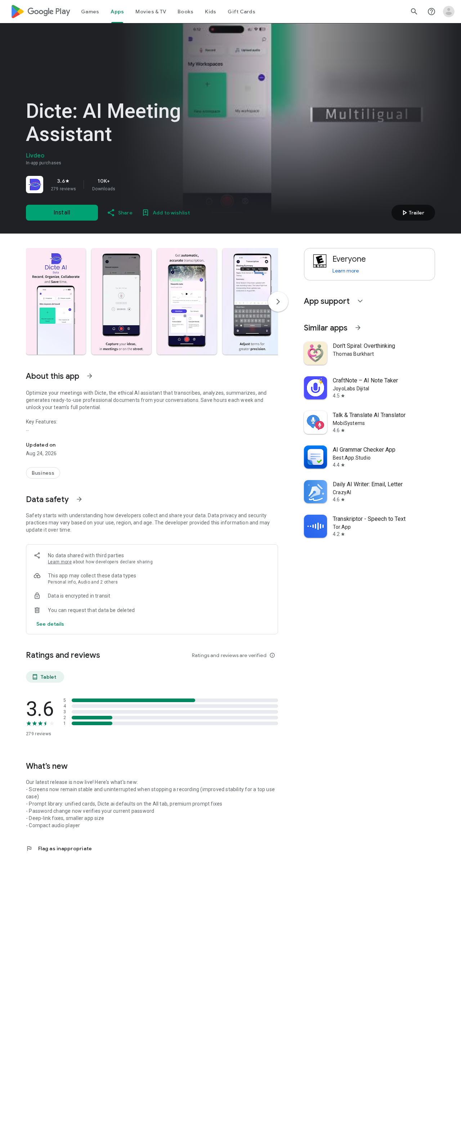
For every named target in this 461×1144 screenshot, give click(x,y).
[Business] (43, 472)
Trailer (412, 212)
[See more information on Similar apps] (358, 327)
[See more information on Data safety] (79, 499)
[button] (56, 301)
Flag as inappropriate (59, 848)
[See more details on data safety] (50, 624)
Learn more (60, 561)
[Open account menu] (448, 11)
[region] (127, 184)
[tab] (90, 11)
